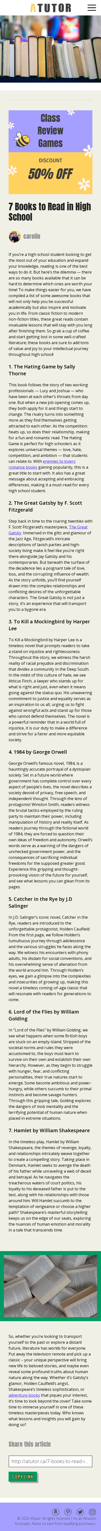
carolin (31, 236)
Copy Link (22, 1477)
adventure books (24, 1395)
